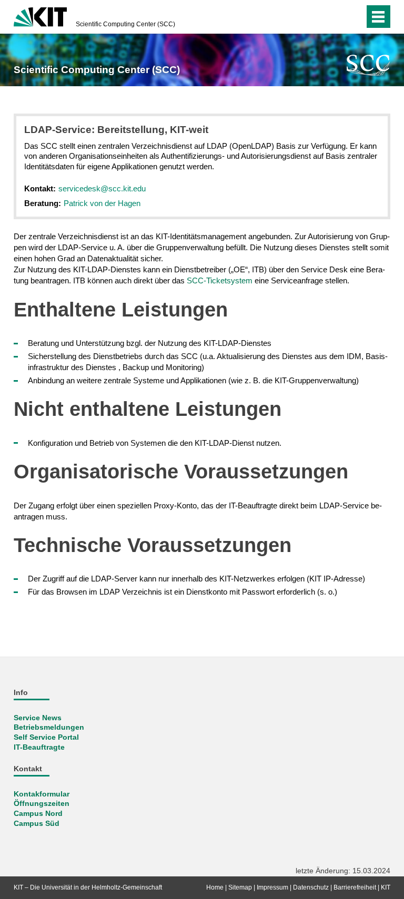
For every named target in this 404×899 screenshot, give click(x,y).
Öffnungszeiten (41, 804)
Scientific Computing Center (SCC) (125, 24)
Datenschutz (311, 887)
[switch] (335, 17)
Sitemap (240, 887)
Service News (38, 718)
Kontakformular (41, 794)
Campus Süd (36, 824)
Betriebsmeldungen (49, 727)
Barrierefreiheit (355, 887)
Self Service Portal (46, 737)
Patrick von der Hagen (102, 203)
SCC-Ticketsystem (219, 280)
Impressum (272, 887)
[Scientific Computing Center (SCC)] (368, 65)
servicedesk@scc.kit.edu (102, 188)
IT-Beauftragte (39, 747)
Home (215, 887)
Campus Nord (38, 814)
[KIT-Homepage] (40, 16)
